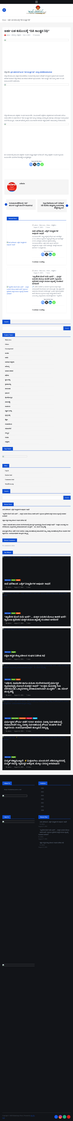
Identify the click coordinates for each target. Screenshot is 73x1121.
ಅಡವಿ (6, 357)
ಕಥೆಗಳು (7, 375)
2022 (42, 803)
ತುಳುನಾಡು (8, 388)
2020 (42, 810)
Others (48, 225)
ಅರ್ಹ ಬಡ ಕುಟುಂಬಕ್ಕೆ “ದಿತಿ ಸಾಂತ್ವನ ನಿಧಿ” (19, 20)
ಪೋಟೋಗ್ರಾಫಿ (8, 397)
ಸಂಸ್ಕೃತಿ (7, 433)
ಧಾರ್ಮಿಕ (7, 393)
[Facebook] (31, 164)
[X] (34, 164)
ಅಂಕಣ (7, 353)
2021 (42, 806)
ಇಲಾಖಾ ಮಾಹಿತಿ (9, 371)
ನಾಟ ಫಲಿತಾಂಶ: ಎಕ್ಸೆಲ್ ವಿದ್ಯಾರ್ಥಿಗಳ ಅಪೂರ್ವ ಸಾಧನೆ (15, 509)
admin (8, 35)
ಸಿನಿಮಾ (7, 437)
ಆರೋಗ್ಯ (14, 35)
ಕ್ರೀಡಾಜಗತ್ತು (8, 384)
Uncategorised (9, 349)
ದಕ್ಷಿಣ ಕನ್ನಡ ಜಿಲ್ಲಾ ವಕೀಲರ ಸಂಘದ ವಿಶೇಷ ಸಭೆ (14, 520)
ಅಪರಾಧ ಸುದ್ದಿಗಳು (9, 362)
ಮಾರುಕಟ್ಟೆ (7, 402)
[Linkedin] (38, 164)
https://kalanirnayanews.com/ (13, 789)
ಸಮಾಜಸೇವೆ (8, 428)
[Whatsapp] (42, 164)
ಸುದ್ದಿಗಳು (19, 35)
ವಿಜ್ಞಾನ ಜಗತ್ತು (8, 411)
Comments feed (9, 479)
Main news (42, 225)
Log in (7, 470)
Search (6, 322)
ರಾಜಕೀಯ (7, 406)
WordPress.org (9, 484)
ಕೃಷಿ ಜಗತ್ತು (7, 380)
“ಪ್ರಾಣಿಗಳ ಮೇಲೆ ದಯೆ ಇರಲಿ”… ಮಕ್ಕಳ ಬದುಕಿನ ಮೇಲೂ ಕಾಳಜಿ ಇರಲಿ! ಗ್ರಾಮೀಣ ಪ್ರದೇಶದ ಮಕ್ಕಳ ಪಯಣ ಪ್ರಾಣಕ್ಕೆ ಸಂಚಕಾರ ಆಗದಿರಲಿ (53, 832)
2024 (42, 795)
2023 (42, 799)
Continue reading (38, 262)
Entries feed (8, 475)
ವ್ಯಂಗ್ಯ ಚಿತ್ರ (7, 415)
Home (4, 20)
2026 (42, 788)
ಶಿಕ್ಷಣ (6, 419)
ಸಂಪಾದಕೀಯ (8, 424)
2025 (42, 792)
